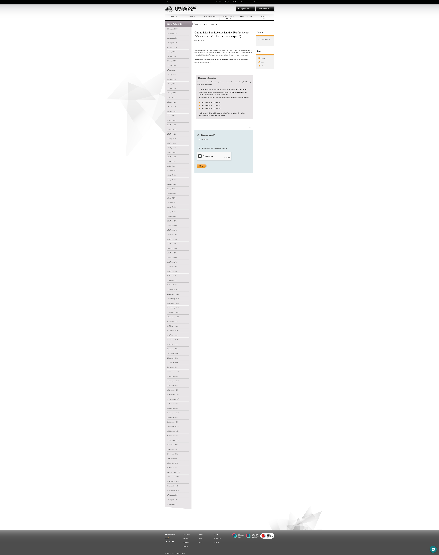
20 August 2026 (172, 29)
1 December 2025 (173, 404)
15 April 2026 (171, 198)
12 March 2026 (172, 257)
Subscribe (216, 542)
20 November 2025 (173, 431)
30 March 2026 (172, 221)
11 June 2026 (171, 111)
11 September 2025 (173, 477)
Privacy (201, 534)
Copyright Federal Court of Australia (175, 553)
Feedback (186, 546)
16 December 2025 (173, 385)
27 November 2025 (173, 408)
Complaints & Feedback (231, 2)
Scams (200, 538)
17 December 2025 (173, 381)
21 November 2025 (173, 426)
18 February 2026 (173, 312)
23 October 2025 (172, 458)
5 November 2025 (173, 440)
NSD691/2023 (216, 108)
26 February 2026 (173, 289)
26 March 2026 (172, 225)
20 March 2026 (172, 239)
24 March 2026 (172, 234)
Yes (201, 139)
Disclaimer (186, 542)
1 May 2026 (171, 166)
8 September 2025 (173, 481)
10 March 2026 (172, 266)
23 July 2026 (171, 79)
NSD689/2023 (216, 102)
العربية (167, 538)
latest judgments (220, 115)
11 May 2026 (171, 157)
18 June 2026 (171, 106)
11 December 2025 (173, 390)
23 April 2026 (171, 193)
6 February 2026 (172, 335)
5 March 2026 (171, 276)
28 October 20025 (173, 449)
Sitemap (216, 534)
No (207, 139)
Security (201, 542)
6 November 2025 (173, 435)
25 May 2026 (171, 129)
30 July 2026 (171, 52)
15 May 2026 (171, 143)
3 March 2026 (171, 280)
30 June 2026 (171, 102)
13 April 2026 (171, 212)
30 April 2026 (171, 170)
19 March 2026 (172, 244)
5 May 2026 (171, 161)
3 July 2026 (171, 97)
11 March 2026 (172, 262)
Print (262, 62)
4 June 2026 (171, 116)
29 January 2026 (172, 349)
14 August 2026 (172, 33)
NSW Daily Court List (237, 92)
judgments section (238, 113)
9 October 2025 (172, 467)
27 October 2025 (172, 454)
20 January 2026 (172, 362)
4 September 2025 (173, 490)
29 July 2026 (171, 56)
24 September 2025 (173, 472)
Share (263, 66)
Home (168, 2)
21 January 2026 (172, 358)
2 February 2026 (172, 340)
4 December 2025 (173, 394)
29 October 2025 (172, 445)
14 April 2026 (171, 207)
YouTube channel (241, 89)
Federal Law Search (231, 97)
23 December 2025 (173, 372)
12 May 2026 (171, 152)
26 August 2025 (172, 499)
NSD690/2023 (216, 105)
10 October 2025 (172, 463)
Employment (244, 2)
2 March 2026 (171, 285)
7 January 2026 (172, 367)
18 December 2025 (173, 376)
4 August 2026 (172, 47)
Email (263, 58)
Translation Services (170, 534)
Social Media (217, 538)
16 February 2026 (173, 317)
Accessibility (186, 534)
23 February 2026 (173, 303)
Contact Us (219, 2)
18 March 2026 (172, 253)
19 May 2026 (171, 138)
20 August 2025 (172, 504)
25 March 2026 (172, 230)
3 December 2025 (173, 399)
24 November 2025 (173, 417)
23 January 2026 (172, 353)
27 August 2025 (172, 495)
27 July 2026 (171, 70)
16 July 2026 (171, 84)
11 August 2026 (172, 42)
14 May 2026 (171, 148)
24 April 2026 (171, 184)
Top (250, 127)
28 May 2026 (171, 120)
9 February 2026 (172, 321)
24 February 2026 (173, 298)
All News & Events (265, 39)
